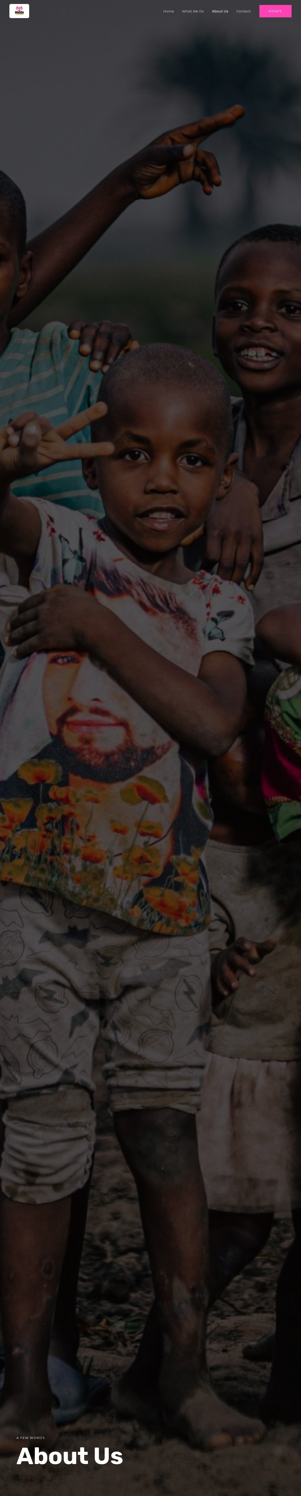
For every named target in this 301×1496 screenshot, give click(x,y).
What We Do (193, 11)
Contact (243, 11)
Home (168, 11)
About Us (220, 11)
